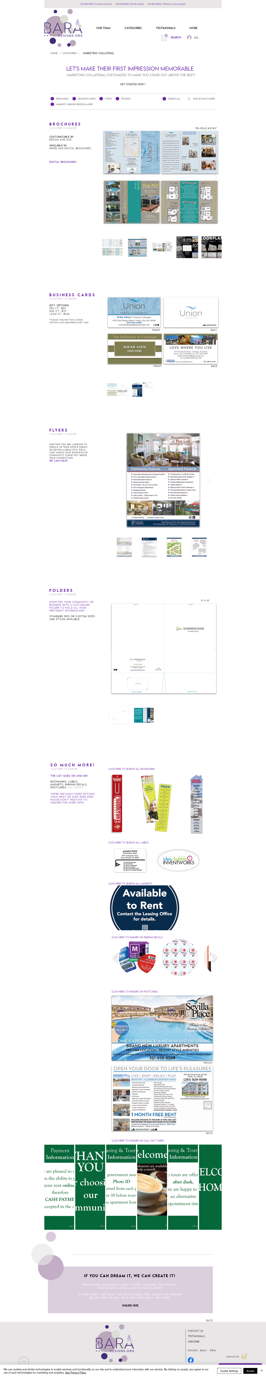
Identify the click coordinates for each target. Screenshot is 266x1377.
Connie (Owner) (103, 4)
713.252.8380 (122, 4)
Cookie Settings (229, 1371)
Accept (250, 1371)
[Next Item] (215, 177)
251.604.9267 (87, 4)
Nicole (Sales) (138, 4)
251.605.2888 (154, 4)
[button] (144, 907)
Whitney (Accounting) (174, 4)
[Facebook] (191, 1360)
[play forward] (214, 957)
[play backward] (115, 957)
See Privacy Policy (75, 1372)
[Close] (261, 1371)
